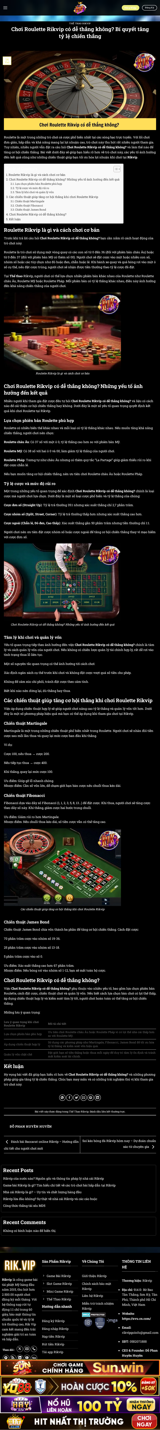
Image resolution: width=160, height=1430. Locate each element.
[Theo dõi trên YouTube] (27, 1358)
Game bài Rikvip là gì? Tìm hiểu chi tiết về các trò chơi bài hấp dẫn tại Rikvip (59, 1185)
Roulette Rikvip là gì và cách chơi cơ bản (37, 175)
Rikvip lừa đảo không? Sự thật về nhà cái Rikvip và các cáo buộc (50, 1199)
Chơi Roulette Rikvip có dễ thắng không (97, 1074)
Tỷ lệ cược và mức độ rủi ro (32, 188)
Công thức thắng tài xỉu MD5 (24, 1206)
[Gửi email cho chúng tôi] (27, 1349)
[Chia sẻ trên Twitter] (76, 1097)
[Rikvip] (80, 8)
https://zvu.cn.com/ (136, 1318)
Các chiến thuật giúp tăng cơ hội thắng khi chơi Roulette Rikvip (53, 197)
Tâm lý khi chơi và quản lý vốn (34, 192)
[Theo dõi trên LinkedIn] (20, 1358)
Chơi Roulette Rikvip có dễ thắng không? (37, 214)
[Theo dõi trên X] (20, 1349)
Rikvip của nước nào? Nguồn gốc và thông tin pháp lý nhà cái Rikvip (53, 1178)
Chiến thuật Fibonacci (29, 205)
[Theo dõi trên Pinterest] (6, 1358)
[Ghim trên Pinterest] (90, 1097)
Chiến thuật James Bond (30, 209)
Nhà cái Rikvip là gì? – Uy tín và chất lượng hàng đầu (42, 1192)
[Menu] (5, 7)
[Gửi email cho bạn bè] (83, 1097)
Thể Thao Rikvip (80, 23)
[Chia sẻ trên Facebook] (69, 1097)
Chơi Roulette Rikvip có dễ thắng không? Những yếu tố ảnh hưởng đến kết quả (64, 179)
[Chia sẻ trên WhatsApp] (62, 1097)
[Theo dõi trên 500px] (34, 1358)
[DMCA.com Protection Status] (94, 1314)
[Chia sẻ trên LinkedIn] (97, 1097)
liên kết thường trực (113, 1111)
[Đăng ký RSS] (13, 1358)
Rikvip (132, 157)
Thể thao (16, 276)
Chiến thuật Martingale (29, 201)
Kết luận (15, 219)
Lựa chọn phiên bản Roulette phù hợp (38, 184)
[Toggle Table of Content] (115, 169)
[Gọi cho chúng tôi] (34, 1349)
